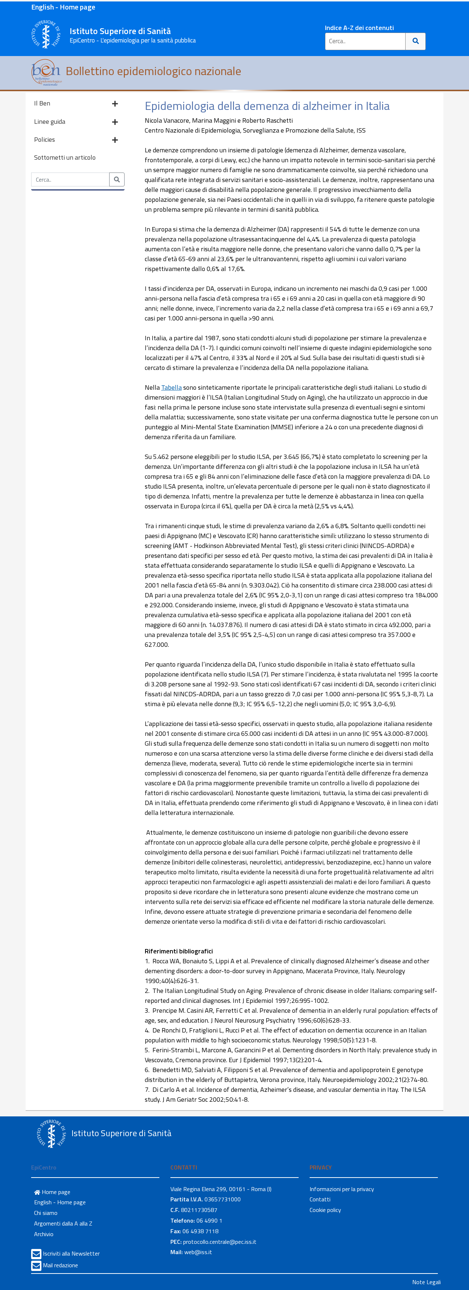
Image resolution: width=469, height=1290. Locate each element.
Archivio (43, 1234)
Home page (55, 1191)
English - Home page (63, 6)
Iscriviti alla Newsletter (71, 1253)
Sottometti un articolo (65, 157)
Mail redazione (60, 1265)
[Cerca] (416, 41)
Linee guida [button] (49, 121)
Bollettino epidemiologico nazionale (152, 70)
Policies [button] (44, 139)
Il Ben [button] (42, 103)
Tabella (171, 387)
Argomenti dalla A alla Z (63, 1223)
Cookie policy (325, 1209)
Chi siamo (46, 1212)
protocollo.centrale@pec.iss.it (219, 1241)
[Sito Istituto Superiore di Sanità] (51, 1134)
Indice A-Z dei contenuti (359, 28)
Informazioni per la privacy (342, 1189)
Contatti (320, 1199)
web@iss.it (198, 1252)
